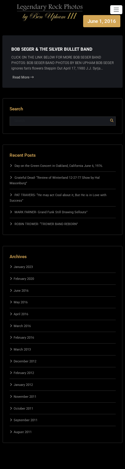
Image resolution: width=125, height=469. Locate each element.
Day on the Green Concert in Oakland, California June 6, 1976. (59, 166)
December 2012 (25, 361)
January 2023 (23, 267)
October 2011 (23, 408)
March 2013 (22, 349)
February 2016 (24, 338)
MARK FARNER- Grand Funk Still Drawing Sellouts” (51, 212)
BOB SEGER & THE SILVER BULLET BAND (51, 49)
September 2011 (26, 420)
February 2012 (24, 373)
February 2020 (24, 279)
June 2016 (21, 291)
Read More (21, 77)
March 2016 (22, 326)
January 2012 (23, 385)
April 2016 (21, 314)
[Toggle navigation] (116, 9)
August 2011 (23, 432)
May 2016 (21, 302)
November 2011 (25, 397)
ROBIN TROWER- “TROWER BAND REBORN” (46, 224)
